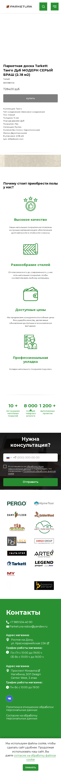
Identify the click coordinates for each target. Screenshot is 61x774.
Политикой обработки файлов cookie (32, 472)
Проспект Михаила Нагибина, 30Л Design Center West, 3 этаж (26, 674)
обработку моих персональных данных (26, 467)
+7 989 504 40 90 (21, 622)
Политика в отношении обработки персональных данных (30, 709)
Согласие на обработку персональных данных (21, 717)
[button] (43, 6)
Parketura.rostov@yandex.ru (28, 626)
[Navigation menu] (54, 6)
